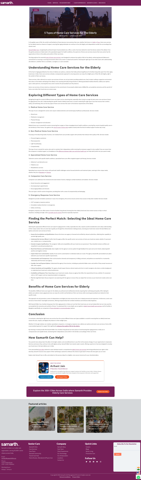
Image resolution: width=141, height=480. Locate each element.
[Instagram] (100, 461)
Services (55, 2)
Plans (49, 2)
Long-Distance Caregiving (95, 422)
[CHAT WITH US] (138, 477)
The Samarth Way (64, 2)
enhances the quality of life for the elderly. (68, 326)
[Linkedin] (90, 461)
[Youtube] (97, 461)
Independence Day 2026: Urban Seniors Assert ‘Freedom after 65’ (40, 424)
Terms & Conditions (64, 477)
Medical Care (63, 422)
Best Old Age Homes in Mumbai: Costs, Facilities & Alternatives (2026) (69, 426)
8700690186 (8, 462)
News (33, 420)
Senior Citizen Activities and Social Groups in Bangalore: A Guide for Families (99, 426)
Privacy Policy (76, 477)
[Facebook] (93, 461)
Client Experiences (80, 2)
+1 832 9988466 (9, 464)
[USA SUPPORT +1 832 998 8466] (138, 473)
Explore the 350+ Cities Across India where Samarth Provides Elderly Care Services (62, 391)
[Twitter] (86, 461)
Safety (36, 10)
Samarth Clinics (92, 2)
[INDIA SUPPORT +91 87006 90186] (138, 468)
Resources (102, 2)
